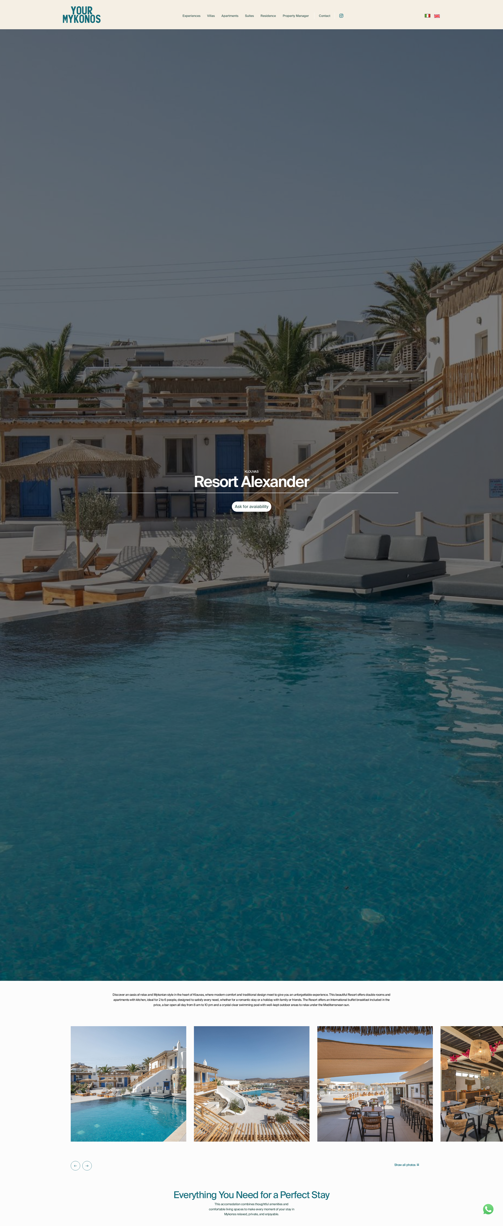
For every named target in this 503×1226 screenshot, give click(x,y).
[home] (82, 15)
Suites (249, 16)
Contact (324, 16)
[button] (75, 1165)
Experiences (191, 16)
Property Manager (296, 16)
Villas (211, 16)
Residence (268, 16)
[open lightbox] (128, 1084)
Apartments (229, 16)
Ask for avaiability (251, 506)
